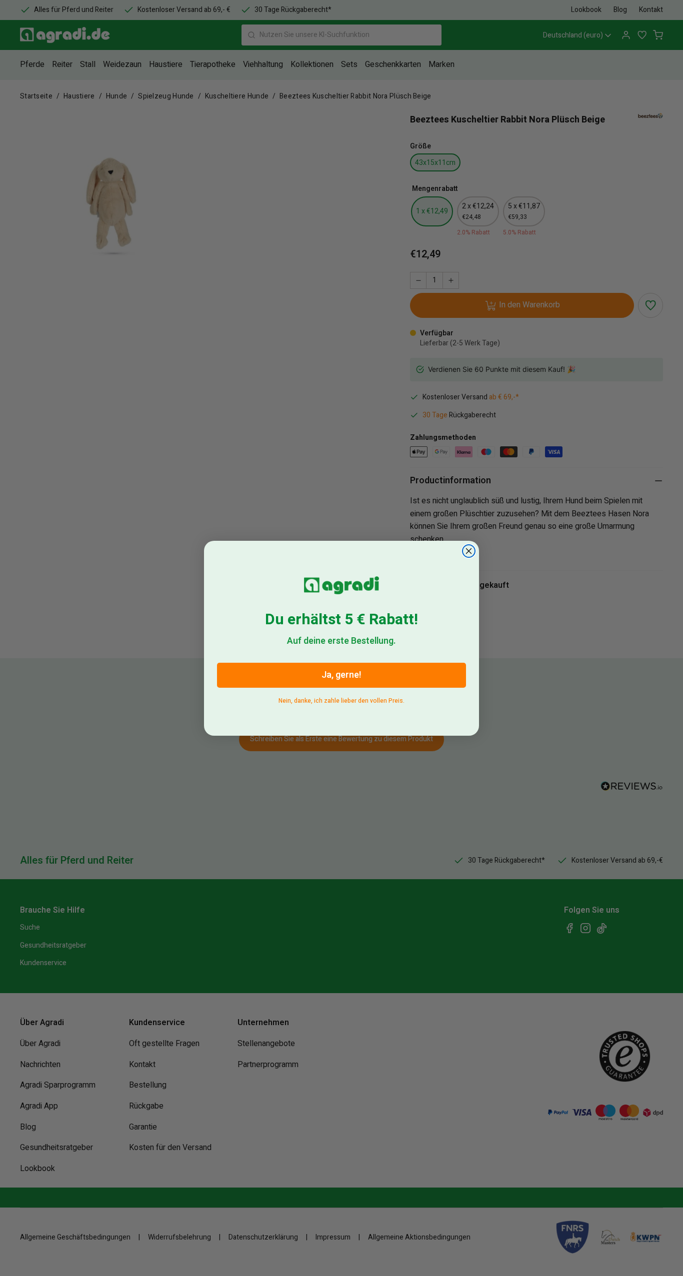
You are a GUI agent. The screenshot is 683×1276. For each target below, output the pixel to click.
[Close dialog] (468, 551)
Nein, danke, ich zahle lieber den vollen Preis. (341, 698)
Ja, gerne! (342, 674)
